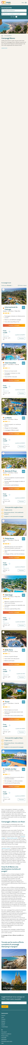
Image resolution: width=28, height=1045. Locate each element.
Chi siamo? (4, 1032)
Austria (3, 1024)
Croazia (3, 1019)
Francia (3, 1015)
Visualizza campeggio (14, 325)
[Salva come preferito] (3, 289)
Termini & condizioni (6, 1034)
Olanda (3, 1023)
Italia (2, 1017)
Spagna (3, 1021)
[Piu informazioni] (9, 331)
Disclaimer (4, 1039)
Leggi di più (4, 48)
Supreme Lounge (6, 848)
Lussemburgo (4, 1026)
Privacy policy (4, 1035)
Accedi (4, 1006)
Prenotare (21, 338)
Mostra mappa (23, 285)
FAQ (2, 1043)
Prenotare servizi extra (6, 1041)
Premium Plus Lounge (12, 838)
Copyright (3, 1037)
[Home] (2, 35)
